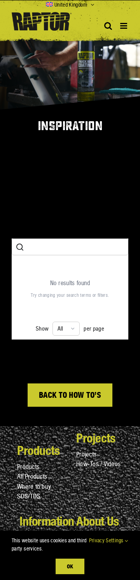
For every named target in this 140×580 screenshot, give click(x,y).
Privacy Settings (107, 540)
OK (70, 566)
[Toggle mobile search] (108, 26)
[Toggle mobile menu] (124, 26)
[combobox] (66, 329)
